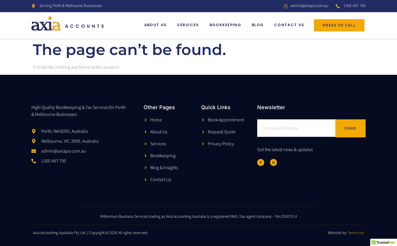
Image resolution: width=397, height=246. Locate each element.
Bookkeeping (225, 25)
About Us (155, 25)
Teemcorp (356, 233)
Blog (258, 25)
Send (350, 128)
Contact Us (289, 25)
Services (188, 25)
